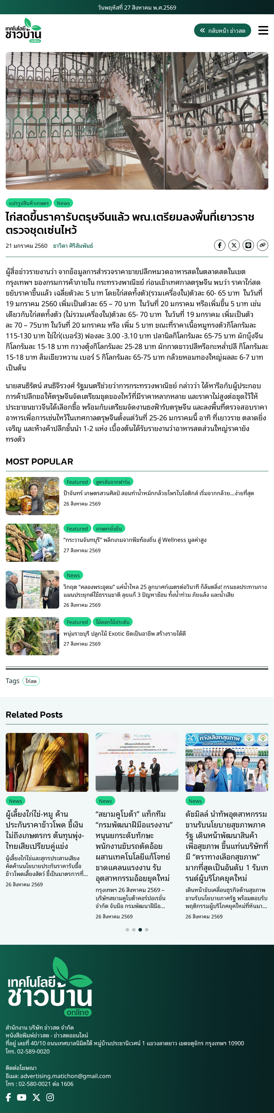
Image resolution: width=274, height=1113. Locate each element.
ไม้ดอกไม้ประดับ (113, 621)
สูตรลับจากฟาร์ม (113, 481)
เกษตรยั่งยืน (109, 528)
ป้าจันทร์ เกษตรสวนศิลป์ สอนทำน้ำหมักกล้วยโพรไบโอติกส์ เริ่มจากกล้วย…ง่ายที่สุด (159, 492)
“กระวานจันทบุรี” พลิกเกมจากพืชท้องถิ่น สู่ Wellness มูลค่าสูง (135, 539)
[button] (127, 930)
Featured (77, 481)
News (63, 203)
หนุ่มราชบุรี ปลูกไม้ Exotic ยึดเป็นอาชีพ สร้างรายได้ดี (125, 633)
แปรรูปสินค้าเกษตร (29, 203)
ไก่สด (31, 681)
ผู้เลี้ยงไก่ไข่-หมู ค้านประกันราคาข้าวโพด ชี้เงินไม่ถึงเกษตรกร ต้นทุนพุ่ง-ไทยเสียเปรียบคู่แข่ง (45, 829)
